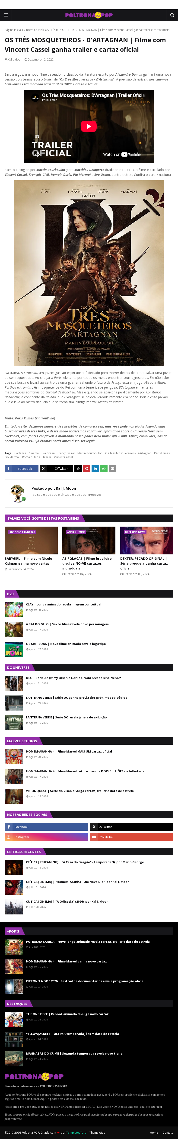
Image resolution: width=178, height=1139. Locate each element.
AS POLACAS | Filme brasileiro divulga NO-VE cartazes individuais (87, 563)
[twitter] (131, 827)
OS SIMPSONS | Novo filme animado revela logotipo (66, 644)
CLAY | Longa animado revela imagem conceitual (63, 604)
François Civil (66, 453)
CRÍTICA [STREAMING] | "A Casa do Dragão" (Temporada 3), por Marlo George (85, 862)
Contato (168, 1133)
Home (154, 1133)
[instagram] (46, 837)
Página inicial (13, 30)
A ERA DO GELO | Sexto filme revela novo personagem (67, 624)
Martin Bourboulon (89, 453)
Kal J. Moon (15, 59)
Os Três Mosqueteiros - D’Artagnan (128, 453)
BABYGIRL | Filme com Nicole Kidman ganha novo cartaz (28, 561)
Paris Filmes (162, 453)
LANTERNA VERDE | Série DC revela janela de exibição (66, 717)
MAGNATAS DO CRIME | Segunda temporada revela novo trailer (75, 1053)
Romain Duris (31, 457)
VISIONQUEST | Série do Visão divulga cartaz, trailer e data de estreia (80, 791)
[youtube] (131, 837)
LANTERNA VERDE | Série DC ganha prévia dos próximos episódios (76, 697)
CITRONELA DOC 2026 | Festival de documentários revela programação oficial (85, 981)
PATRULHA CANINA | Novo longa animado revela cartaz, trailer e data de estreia (88, 942)
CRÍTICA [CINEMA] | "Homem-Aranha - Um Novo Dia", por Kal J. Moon (78, 882)
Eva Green (48, 453)
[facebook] (46, 827)
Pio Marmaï (12, 457)
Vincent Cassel (33, 30)
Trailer (47, 457)
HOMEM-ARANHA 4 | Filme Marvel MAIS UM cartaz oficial (69, 751)
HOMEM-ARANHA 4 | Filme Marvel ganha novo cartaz (66, 961)
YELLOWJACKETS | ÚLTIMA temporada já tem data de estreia (72, 1034)
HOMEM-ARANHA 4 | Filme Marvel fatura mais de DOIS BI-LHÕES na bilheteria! (85, 771)
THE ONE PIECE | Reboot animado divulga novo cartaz (67, 1014)
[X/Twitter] (56, 468)
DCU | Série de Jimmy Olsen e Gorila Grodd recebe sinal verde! (73, 678)
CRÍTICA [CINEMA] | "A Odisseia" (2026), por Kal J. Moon (67, 901)
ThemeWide (97, 1133)
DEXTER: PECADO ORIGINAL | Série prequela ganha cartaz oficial (144, 563)
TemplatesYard (76, 1133)
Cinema (34, 453)
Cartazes (20, 453)
